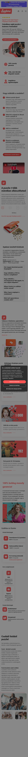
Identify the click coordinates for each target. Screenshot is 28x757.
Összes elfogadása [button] (14, 381)
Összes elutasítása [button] (14, 385)
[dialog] (14, 378)
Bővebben (11, 378)
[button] (14, 389)
